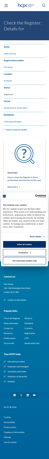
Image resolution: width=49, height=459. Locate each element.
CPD (26, 338)
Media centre (9, 338)
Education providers (16, 361)
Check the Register (12, 318)
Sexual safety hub (31, 343)
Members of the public (17, 376)
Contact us (8, 328)
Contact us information (17, 300)
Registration (29, 333)
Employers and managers (18, 366)
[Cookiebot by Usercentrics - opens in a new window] (35, 196)
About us (28, 318)
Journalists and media (17, 371)
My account (9, 343)
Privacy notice (10, 427)
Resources (8, 333)
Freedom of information (14, 432)
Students (11, 381)
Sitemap (7, 437)
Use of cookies (10, 442)
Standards (28, 323)
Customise (23, 252)
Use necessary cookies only (24, 261)
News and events (11, 323)
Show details (35, 236)
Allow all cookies (24, 244)
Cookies (7, 417)
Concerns (28, 328)
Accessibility (9, 422)
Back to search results (16, 129)
